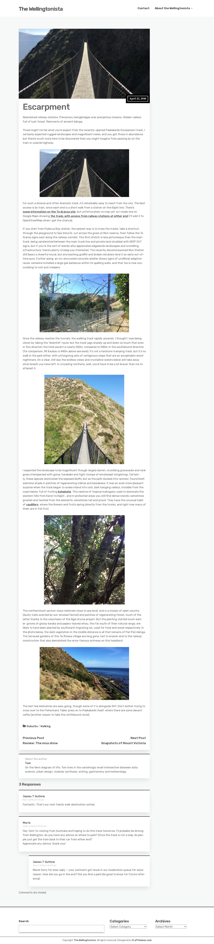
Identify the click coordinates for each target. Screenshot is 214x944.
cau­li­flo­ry (32, 504)
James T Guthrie (34, 796)
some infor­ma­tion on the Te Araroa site (49, 211)
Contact (143, 8)
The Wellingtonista (41, 9)
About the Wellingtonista (172, 8)
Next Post (138, 738)
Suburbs (32, 726)
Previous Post (33, 738)
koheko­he (64, 491)
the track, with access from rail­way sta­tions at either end (89, 216)
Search (24, 921)
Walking (45, 726)
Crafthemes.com (142, 940)
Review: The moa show (40, 743)
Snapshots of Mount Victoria (123, 743)
